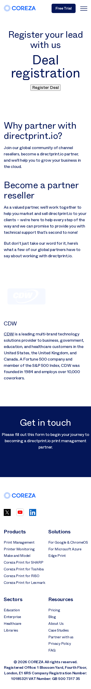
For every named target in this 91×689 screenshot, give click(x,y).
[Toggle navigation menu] (83, 8)
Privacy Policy (59, 643)
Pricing (54, 610)
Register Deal (45, 87)
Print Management (19, 542)
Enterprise (12, 616)
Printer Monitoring (19, 549)
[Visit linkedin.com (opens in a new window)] (32, 514)
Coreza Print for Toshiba (23, 569)
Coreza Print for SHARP (23, 562)
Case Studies (58, 630)
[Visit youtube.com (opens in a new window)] (20, 514)
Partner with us (61, 637)
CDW (9, 334)
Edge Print (57, 555)
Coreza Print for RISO (21, 576)
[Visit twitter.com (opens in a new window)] (7, 514)
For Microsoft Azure (64, 549)
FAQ (52, 650)
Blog (52, 616)
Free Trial (64, 8)
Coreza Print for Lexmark (24, 582)
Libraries (11, 630)
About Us (56, 623)
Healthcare (12, 623)
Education (12, 610)
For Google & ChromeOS (68, 542)
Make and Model (17, 555)
